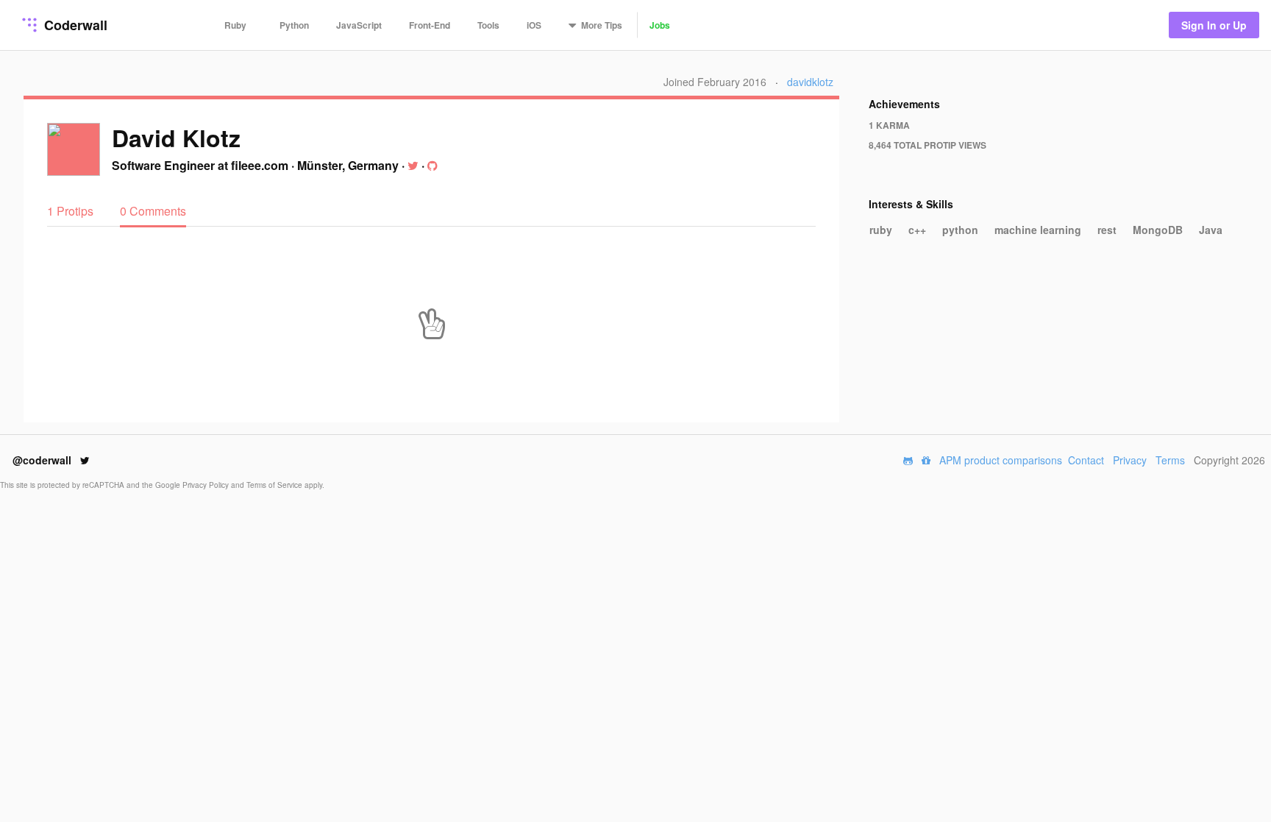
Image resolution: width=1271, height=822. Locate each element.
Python (294, 25)
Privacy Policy (206, 485)
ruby (880, 229)
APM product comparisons (1000, 460)
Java (1210, 229)
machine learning (1037, 229)
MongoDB (1158, 229)
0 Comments (153, 210)
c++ (917, 229)
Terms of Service (275, 485)
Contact (1086, 460)
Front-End (429, 25)
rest (1107, 229)
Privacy (1130, 460)
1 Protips (71, 210)
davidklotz (810, 81)
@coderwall (43, 460)
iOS (534, 25)
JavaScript (359, 25)
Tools (488, 25)
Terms (1170, 460)
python (960, 229)
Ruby (235, 25)
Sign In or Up (1214, 25)
